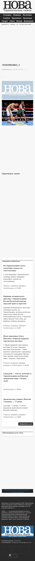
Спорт (5, 21)
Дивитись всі (25, 424)
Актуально (14, 286)
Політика (27, 15)
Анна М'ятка (17, 540)
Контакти (28, 21)
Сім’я (12, 21)
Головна (7, 15)
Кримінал (16, 18)
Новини (17, 15)
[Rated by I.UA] (13, 555)
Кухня (19, 21)
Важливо (22, 286)
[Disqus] (17, 463)
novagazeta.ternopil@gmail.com (21, 542)
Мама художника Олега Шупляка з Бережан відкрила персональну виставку (16, 338)
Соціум (6, 18)
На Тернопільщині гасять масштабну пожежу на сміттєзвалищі (14, 268)
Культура (27, 18)
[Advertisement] (17, 43)
